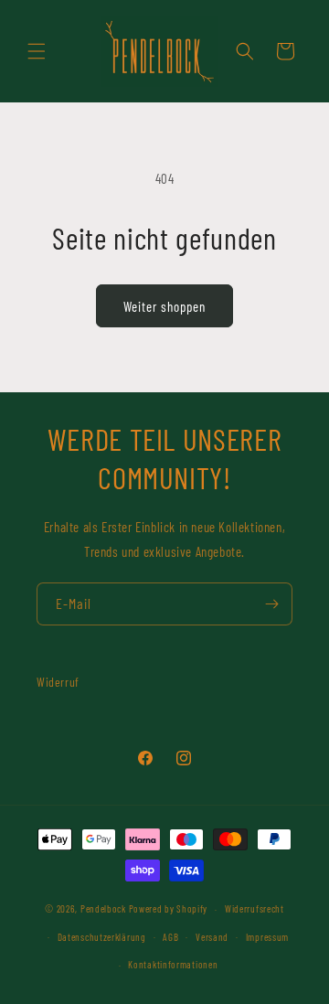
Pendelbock (103, 908)
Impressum (267, 937)
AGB (170, 937)
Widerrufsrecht (254, 908)
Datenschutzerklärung (102, 937)
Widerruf (58, 681)
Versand (212, 937)
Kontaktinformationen (173, 964)
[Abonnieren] (271, 603)
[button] (36, 51)
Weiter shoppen (164, 306)
